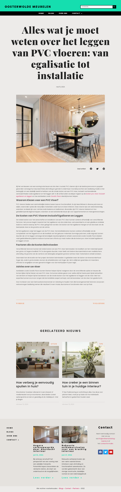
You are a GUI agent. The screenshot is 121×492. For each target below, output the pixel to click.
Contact (76, 13)
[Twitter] (105, 452)
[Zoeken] (114, 6)
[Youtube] (110, 452)
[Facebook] (100, 452)
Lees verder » (43, 477)
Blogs (51, 13)
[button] (91, 169)
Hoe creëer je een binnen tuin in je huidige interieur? (81, 384)
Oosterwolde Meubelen (28, 7)
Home (41, 13)
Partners (76, 488)
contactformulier (107, 443)
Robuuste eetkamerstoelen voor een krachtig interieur (74, 448)
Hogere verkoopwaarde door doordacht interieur (44, 448)
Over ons (63, 13)
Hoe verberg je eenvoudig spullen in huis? (35, 384)
